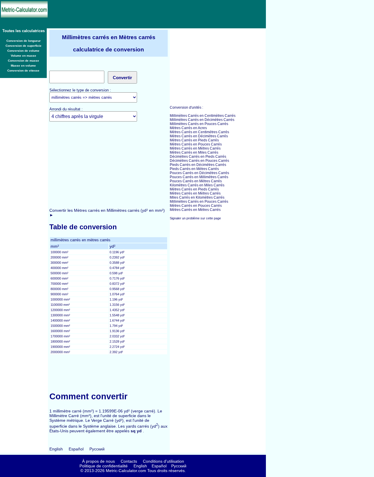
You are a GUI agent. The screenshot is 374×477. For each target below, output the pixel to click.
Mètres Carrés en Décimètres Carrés (199, 136)
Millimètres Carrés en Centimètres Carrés (203, 116)
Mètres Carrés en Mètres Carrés (195, 148)
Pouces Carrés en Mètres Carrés (196, 181)
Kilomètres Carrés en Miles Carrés (197, 185)
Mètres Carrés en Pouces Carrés (196, 144)
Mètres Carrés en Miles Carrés (194, 152)
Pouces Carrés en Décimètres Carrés (199, 173)
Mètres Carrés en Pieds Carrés (194, 140)
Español (76, 449)
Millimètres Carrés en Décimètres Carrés (202, 120)
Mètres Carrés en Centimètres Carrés (199, 132)
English (56, 449)
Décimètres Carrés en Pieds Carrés (198, 157)
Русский (97, 449)
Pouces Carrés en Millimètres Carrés (199, 177)
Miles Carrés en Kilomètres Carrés (197, 197)
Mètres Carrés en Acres (188, 128)
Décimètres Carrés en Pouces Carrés (199, 161)
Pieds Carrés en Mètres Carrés (194, 169)
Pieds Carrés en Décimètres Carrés (198, 165)
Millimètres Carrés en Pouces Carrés (199, 124)
